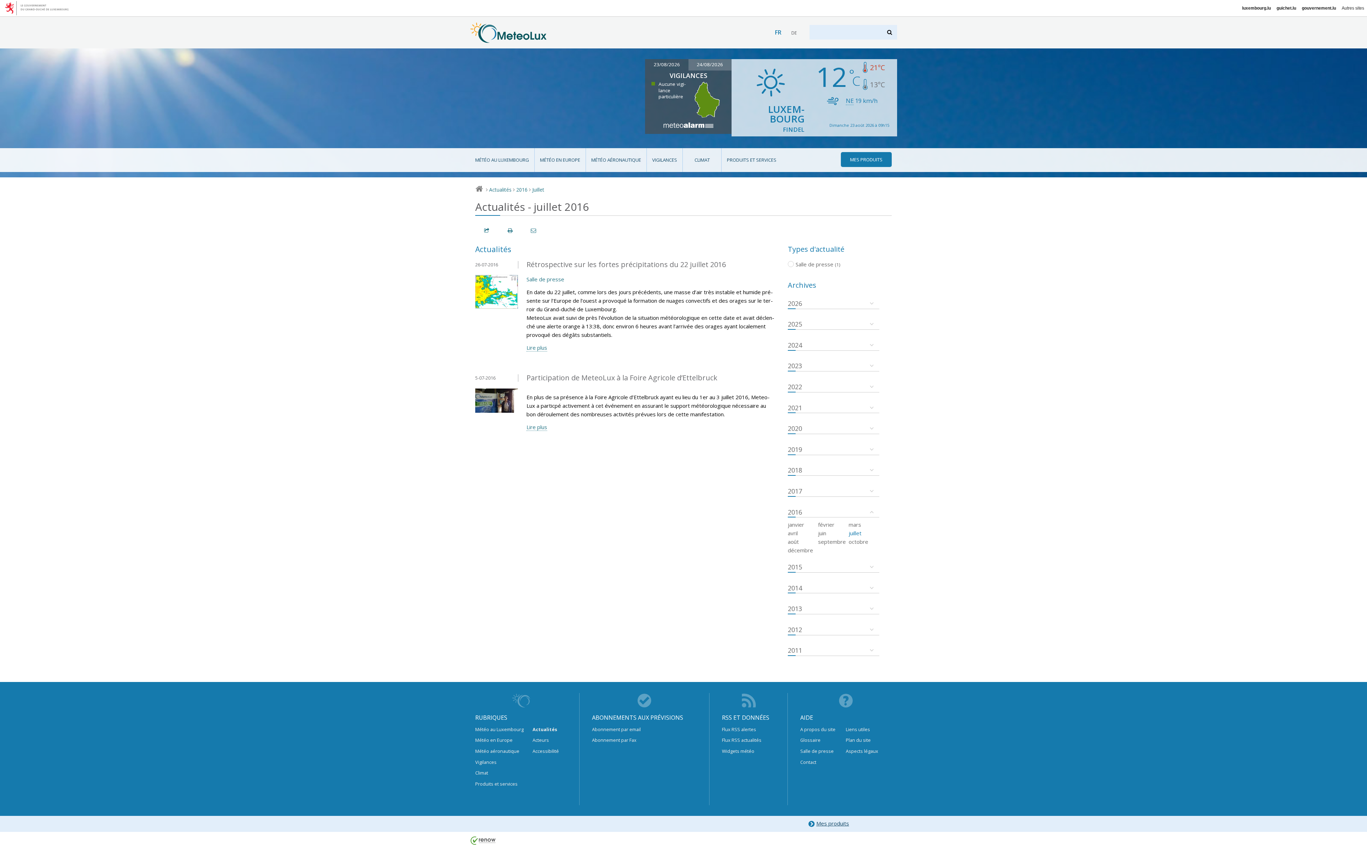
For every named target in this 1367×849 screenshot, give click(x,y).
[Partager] (487, 230)
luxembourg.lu (1256, 8)
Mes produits (832, 823)
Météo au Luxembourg (502, 160)
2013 (795, 608)
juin (822, 533)
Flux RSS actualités (741, 740)
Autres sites (1353, 8)
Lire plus (537, 347)
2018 (795, 470)
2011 (795, 650)
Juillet (538, 189)
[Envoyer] (534, 230)
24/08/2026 (710, 64)
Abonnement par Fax (614, 740)
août (793, 541)
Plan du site (858, 740)
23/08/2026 (667, 64)
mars (855, 524)
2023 (795, 365)
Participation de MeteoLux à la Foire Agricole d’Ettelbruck (622, 377)
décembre (800, 550)
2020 (795, 428)
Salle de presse (545, 279)
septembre (832, 541)
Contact (808, 762)
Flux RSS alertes (739, 729)
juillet (855, 533)
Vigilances (664, 160)
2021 (795, 407)
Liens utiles (858, 729)
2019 (795, 449)
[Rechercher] (890, 32)
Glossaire (810, 740)
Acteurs (541, 740)
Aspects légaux (862, 751)
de (794, 33)
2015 (795, 567)
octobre (858, 541)
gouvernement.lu (1319, 8)
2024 (795, 345)
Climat (702, 160)
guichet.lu (1286, 8)
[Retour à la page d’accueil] (508, 39)
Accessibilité (546, 751)
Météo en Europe (560, 160)
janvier (796, 524)
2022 (795, 386)
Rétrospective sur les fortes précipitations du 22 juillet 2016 (626, 264)
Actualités (500, 189)
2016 (522, 189)
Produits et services (751, 160)
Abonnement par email (616, 729)
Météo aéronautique (616, 160)
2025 (795, 324)
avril (793, 533)
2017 (795, 491)
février (826, 524)
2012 (795, 629)
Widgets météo (738, 751)
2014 (795, 588)
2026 (795, 303)
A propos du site (818, 729)
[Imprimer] (510, 230)
